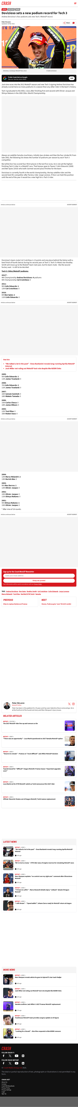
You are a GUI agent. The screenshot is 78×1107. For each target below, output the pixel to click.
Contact (4, 1084)
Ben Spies (22, 591)
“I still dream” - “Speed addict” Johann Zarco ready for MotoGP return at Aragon (43, 903)
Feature (12, 721)
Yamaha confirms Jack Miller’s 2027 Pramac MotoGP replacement (38, 1004)
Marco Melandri (7, 594)
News (18, 9)
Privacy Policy (38, 584)
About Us (4, 1082)
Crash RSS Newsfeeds (8, 1086)
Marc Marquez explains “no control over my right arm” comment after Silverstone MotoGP (43, 877)
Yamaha (38, 594)
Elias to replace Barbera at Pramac (15, 604)
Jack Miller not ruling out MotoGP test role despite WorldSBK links (33, 368)
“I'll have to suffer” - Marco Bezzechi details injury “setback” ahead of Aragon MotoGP (42, 891)
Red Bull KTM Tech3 (28, 594)
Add (71, 78)
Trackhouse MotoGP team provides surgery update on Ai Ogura (37, 1018)
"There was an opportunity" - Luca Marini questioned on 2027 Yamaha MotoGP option (33, 739)
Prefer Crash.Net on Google (17, 77)
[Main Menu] (75, 3)
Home (4, 9)
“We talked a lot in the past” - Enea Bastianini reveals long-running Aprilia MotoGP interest (40, 365)
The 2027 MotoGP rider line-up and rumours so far (20, 723)
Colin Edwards (53, 591)
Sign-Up (4, 1094)
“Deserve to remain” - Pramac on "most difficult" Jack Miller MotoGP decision (30, 754)
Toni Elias (16, 594)
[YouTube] (17, 1056)
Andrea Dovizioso (12, 591)
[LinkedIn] (23, 1056)
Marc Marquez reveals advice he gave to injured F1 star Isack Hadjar (38, 977)
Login (3, 1092)
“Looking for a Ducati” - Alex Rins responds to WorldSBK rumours (38, 1031)
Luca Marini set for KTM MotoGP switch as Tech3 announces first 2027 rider (29, 784)
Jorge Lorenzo (64, 591)
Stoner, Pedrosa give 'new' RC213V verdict (56, 604)
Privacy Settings (6, 1090)
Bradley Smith (32, 591)
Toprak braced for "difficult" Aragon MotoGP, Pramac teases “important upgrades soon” (32, 770)
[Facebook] (4, 1056)
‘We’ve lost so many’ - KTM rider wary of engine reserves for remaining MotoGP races (44, 863)
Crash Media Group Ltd (12, 1067)
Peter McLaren (6, 22)
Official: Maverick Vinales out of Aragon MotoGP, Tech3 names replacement (29, 799)
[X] (10, 1056)
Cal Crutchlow (42, 591)
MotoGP (11, 9)
